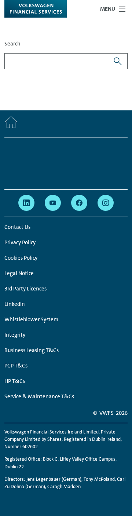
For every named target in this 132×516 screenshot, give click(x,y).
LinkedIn (14, 304)
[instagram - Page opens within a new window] (106, 203)
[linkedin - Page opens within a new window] (26, 203)
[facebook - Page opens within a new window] (79, 203)
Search (12, 43)
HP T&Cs (14, 381)
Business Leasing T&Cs (31, 350)
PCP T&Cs (15, 365)
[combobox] (56, 61)
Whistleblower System (31, 319)
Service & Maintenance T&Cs (39, 396)
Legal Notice (19, 273)
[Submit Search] (118, 61)
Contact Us (17, 227)
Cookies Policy (20, 257)
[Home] (11, 124)
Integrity (14, 334)
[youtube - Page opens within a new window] (53, 203)
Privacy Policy (20, 242)
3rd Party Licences (25, 288)
